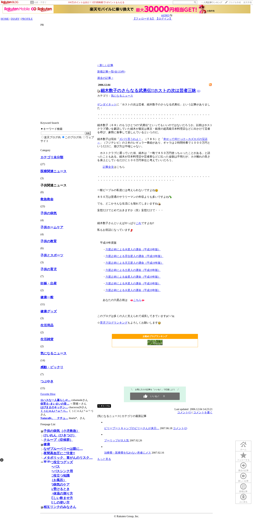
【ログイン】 (164, 18)
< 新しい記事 (105, 65)
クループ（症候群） (58, 440)
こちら (137, 300)
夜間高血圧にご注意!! (59, 453)
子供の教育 (48, 241)
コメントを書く (203, 412)
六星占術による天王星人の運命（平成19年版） (134, 262)
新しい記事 (243, 481)
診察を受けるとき (57, 489)
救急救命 (47, 199)
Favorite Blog (47, 394)
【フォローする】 (144, 18)
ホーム (243, 449)
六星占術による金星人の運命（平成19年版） (133, 276)
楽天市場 (247, 2)
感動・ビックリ (51, 367)
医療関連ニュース (53, 171)
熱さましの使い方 (57, 502)
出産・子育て (40, 2)
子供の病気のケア (57, 484)
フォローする (243, 460)
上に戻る (243, 502)
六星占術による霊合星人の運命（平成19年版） (134, 256)
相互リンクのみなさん (60, 507)
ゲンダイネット (107, 104)
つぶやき (47, 381)
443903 (165, 15)
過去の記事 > (105, 78)
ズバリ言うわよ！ (130, 139)
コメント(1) (184, 412)
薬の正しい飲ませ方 (58, 498)
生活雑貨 (47, 339)
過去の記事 (243, 470)
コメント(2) (180, 428)
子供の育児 (48, 269)
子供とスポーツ (51, 255)
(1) (198, 90)
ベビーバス (52, 466)
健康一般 (47, 297)
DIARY (15, 18)
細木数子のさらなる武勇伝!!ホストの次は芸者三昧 (148, 90)
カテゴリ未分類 (51, 157)
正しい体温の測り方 (58, 493)
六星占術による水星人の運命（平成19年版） (133, 249)
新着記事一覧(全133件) (111, 71)
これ (138, 223)
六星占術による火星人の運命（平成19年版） (133, 290)
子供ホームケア (51, 227)
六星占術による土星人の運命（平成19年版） (133, 270)
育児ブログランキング (114, 322)
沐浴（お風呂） (55, 480)
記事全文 (108, 166)
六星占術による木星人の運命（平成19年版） (133, 283)
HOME (5, 18)
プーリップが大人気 (116, 440)
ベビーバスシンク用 (58, 471)
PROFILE (27, 18)
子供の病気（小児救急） (62, 431)
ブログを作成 (234, 2)
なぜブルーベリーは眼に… (63, 449)
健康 (47, 444)
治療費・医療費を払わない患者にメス (127, 452)
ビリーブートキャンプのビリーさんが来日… (131, 428)
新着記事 (243, 491)
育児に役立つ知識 (57, 475)
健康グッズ (48, 311)
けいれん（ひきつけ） (60, 435)
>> (211, 2)
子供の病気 (48, 213)
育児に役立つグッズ (58, 462)
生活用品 (47, 325)
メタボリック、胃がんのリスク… (68, 457)
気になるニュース (53, 353)
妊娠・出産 (48, 283)
